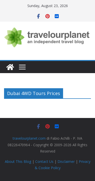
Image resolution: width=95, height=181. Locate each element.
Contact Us (44, 161)
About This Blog (18, 161)
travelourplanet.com (29, 138)
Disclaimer (66, 161)
